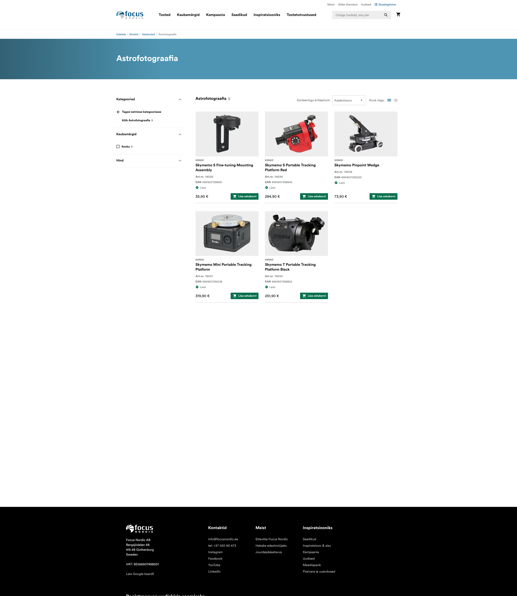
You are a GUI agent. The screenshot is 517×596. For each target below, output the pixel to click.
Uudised (366, 4)
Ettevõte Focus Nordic (271, 539)
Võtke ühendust (348, 4)
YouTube (214, 565)
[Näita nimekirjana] (395, 100)
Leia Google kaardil (140, 574)
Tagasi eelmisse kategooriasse (141, 112)
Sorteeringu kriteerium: (313, 100)
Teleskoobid (148, 34)
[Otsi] (386, 15)
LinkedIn (214, 572)
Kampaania (215, 15)
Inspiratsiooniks (267, 15)
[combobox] (361, 15)
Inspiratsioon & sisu (317, 546)
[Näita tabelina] (389, 100)
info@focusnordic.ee (223, 539)
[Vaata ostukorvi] (398, 15)
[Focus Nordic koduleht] (129, 15)
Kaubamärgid (188, 15)
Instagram (215, 552)
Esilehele (121, 34)
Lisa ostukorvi (247, 196)
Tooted (164, 15)
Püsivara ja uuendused (319, 572)
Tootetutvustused (301, 15)
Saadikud (239, 15)
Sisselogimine (387, 4)
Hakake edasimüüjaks (271, 546)
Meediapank (312, 565)
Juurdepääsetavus (268, 552)
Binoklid (134, 34)
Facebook (215, 559)
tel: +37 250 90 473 (222, 546)
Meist (331, 4)
